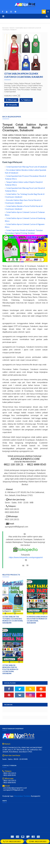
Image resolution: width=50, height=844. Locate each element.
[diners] (33, 836)
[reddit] (41, 689)
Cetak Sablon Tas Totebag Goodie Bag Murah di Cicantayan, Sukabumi (12, 620)
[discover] (28, 836)
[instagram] (11, 12)
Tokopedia (12, 105)
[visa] (17, 836)
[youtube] (6, 12)
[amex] (38, 836)
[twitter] (19, 689)
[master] (23, 836)
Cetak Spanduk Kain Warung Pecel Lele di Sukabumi (26, 167)
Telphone (27, 100)
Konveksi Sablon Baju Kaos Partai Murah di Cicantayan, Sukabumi (37, 620)
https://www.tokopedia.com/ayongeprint (26, 557)
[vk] (19, 695)
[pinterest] (15, 12)
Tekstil (11, 28)
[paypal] (12, 836)
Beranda (5, 28)
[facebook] (2, 12)
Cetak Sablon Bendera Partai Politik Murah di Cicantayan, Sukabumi (10, 669)
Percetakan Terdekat (22, 796)
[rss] (30, 689)
